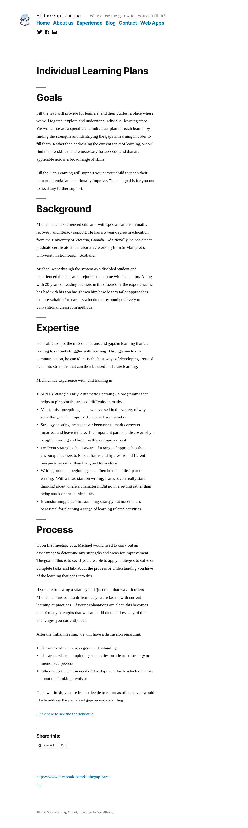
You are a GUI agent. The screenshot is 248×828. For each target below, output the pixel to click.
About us (63, 23)
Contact (128, 23)
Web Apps (152, 23)
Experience (89, 23)
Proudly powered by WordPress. (91, 812)
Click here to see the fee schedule (64, 714)
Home (43, 23)
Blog (111, 23)
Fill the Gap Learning (58, 15)
